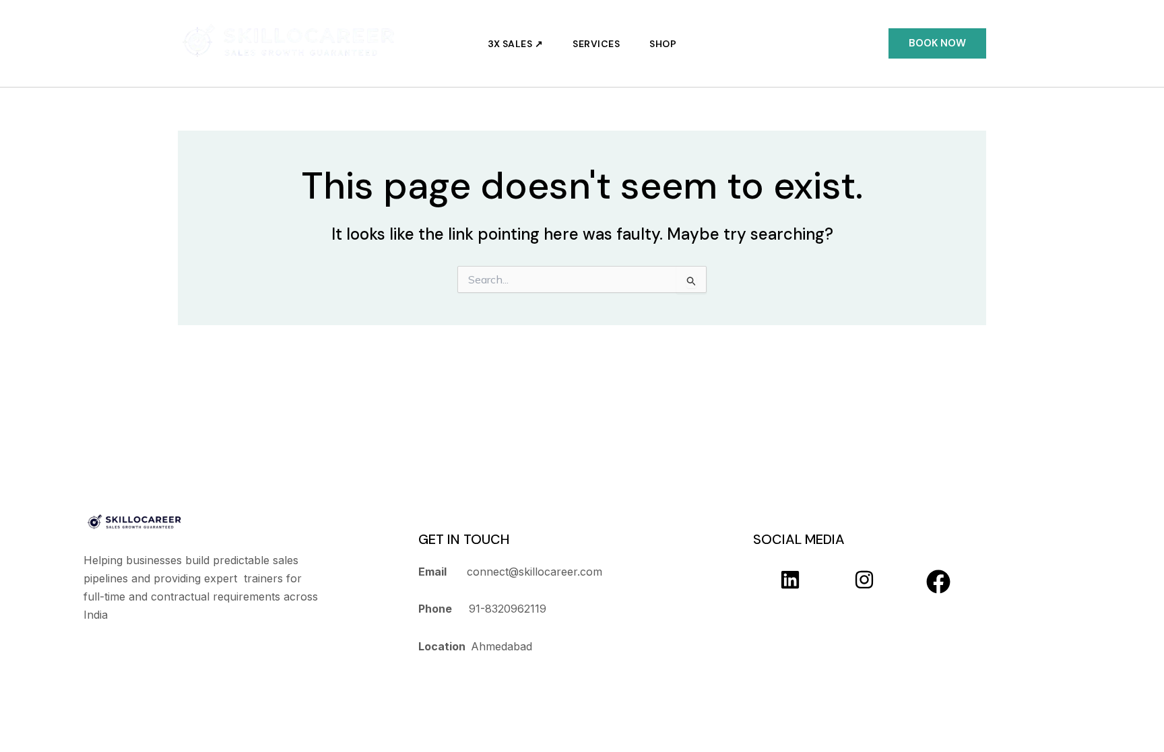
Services (596, 43)
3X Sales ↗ (515, 43)
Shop (662, 43)
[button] (937, 43)
